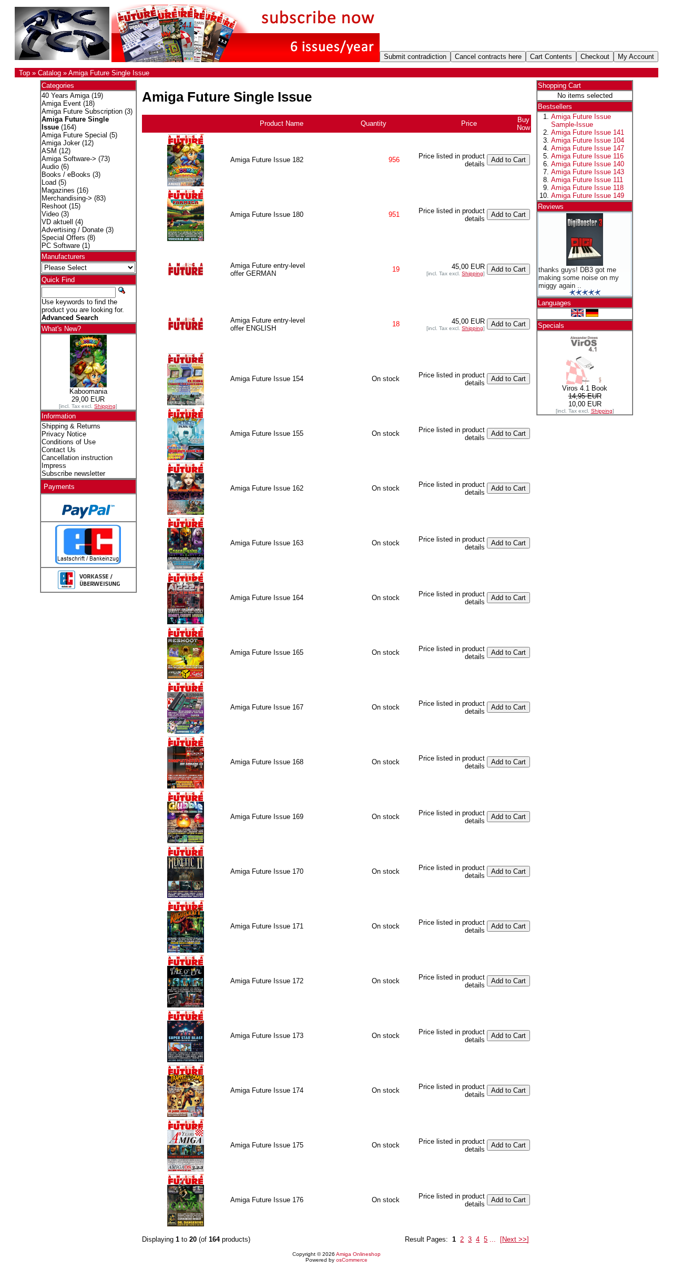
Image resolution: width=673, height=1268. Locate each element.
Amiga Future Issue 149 (587, 195)
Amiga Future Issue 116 (587, 156)
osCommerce (352, 1260)
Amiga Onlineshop (358, 1254)
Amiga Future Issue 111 (587, 180)
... (493, 1239)
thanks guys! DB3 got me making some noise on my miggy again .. (578, 277)
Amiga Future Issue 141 (587, 132)
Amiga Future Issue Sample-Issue (581, 120)
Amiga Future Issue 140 (587, 164)
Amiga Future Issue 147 (587, 148)
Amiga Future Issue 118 (587, 188)
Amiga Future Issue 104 (587, 140)
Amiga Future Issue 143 (587, 172)
